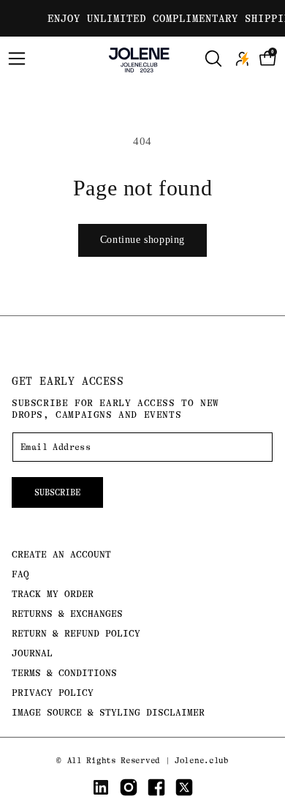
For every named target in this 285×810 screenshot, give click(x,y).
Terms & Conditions (64, 672)
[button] (268, 58)
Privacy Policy (53, 692)
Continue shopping (142, 239)
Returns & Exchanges (67, 613)
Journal (32, 653)
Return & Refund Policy (76, 633)
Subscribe (57, 492)
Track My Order (53, 593)
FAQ (20, 574)
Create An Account (61, 554)
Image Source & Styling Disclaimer (108, 712)
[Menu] (16, 58)
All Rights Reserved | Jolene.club (148, 760)
